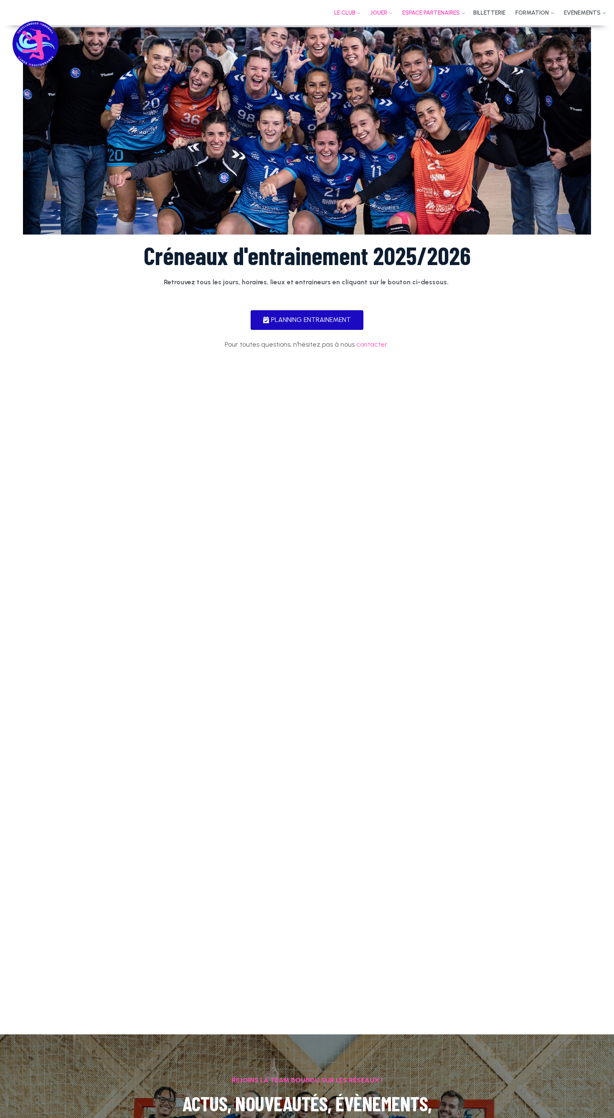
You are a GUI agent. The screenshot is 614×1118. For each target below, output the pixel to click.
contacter (371, 344)
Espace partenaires (431, 12)
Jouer (378, 12)
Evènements (582, 12)
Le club (344, 12)
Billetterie (489, 12)
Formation (532, 12)
